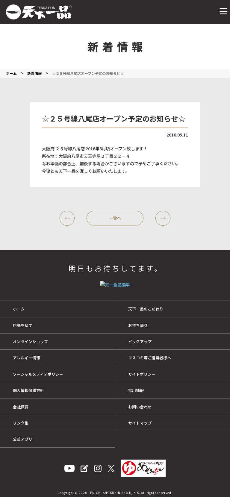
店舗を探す (22, 325)
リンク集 (20, 423)
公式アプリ (22, 439)
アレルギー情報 (26, 357)
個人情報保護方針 (28, 390)
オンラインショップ (30, 341)
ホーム (19, 309)
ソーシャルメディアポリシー (38, 374)
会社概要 (20, 407)
